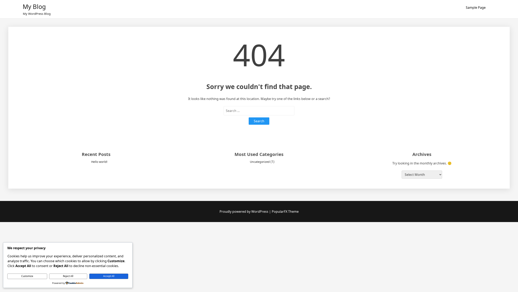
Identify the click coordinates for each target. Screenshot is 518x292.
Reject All (68, 276)
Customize (27, 276)
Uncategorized (260, 162)
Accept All (108, 276)
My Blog (34, 6)
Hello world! (99, 162)
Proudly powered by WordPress (244, 211)
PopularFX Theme (285, 211)
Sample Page (476, 7)
